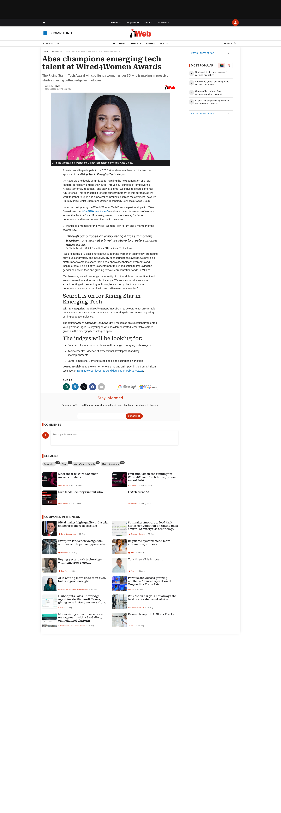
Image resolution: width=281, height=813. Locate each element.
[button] (44, 22)
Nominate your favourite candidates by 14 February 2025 (110, 370)
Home (45, 51)
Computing (57, 51)
